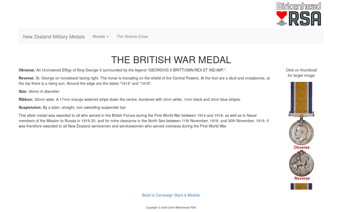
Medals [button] (99, 36)
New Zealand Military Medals (54, 36)
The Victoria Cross (132, 36)
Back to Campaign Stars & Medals (171, 195)
